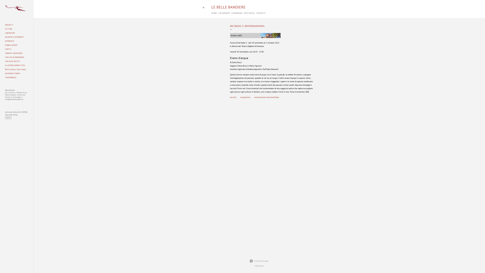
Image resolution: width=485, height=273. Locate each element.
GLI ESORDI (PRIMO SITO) (15, 65)
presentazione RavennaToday (266, 97)
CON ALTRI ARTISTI (12, 61)
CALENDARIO (224, 13)
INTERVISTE (9, 41)
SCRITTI (8, 49)
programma (245, 97)
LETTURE (8, 29)
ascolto (233, 97)
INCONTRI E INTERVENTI (14, 37)
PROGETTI (9, 25)
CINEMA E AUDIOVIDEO (14, 53)
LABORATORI (10, 33)
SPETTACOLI (249, 13)
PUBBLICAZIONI (11, 45)
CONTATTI (260, 13)
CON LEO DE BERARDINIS (14, 57)
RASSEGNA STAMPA (12, 73)
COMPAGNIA (236, 13)
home (214, 13)
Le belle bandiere (228, 7)
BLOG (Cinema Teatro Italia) (15, 69)
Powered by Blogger (261, 261)
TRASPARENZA (10, 77)
